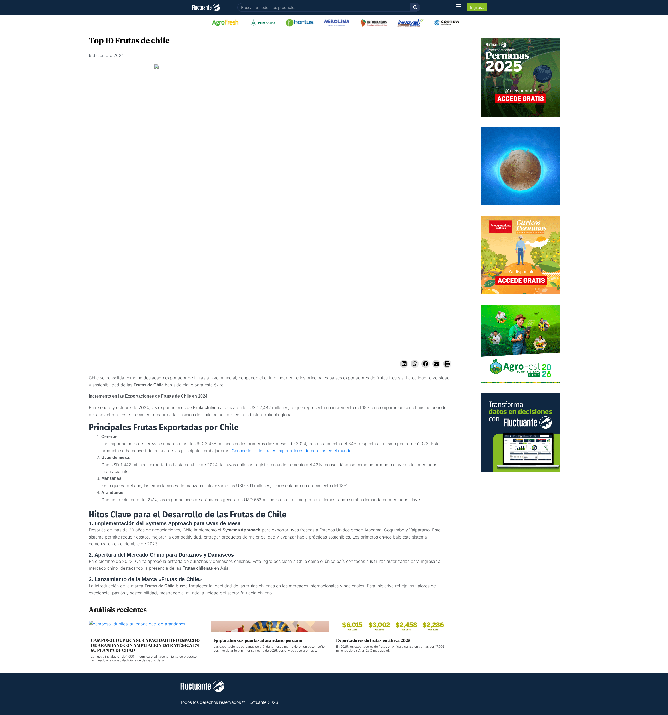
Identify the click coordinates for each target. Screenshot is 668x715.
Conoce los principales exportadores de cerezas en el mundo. (292, 450)
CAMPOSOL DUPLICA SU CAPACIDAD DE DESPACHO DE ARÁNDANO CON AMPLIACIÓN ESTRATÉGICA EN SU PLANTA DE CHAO (145, 646)
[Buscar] (415, 7)
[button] (404, 364)
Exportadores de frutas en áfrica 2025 (373, 641)
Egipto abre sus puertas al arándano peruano (257, 641)
